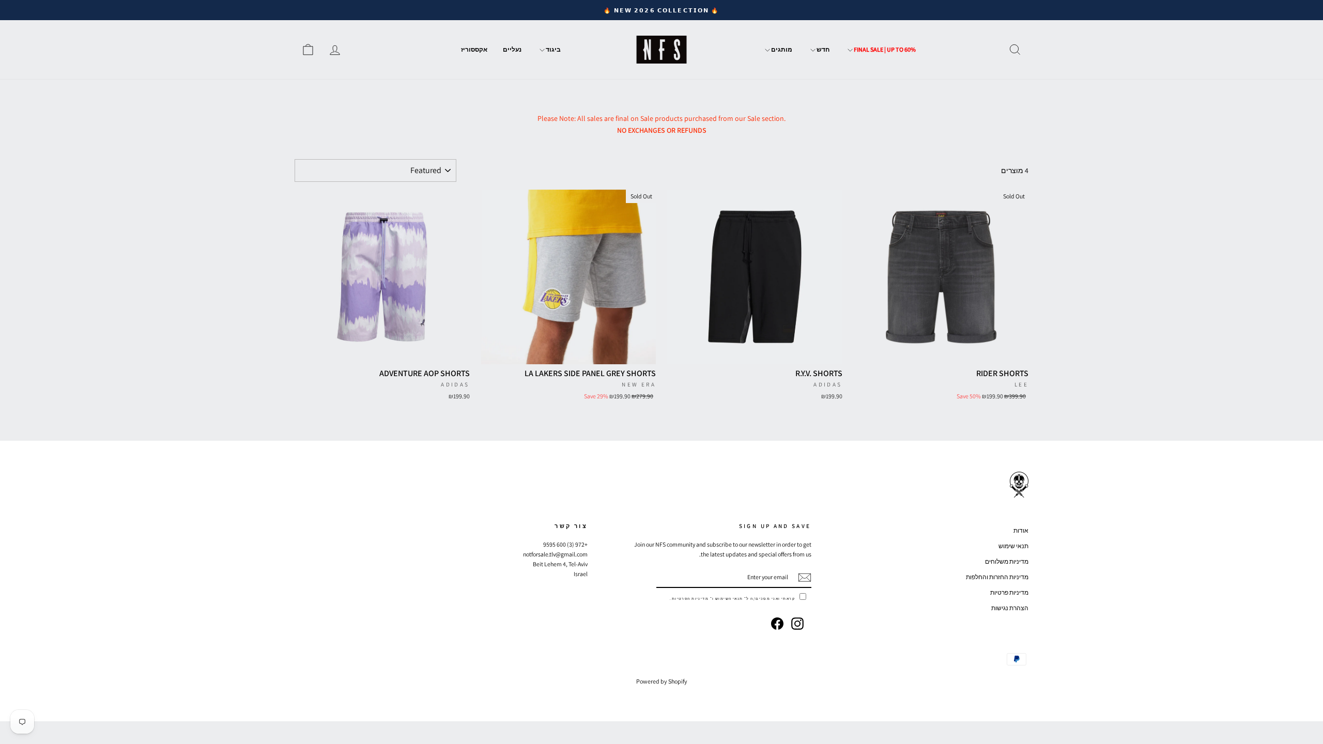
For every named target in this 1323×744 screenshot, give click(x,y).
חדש (822, 49)
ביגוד (553, 49)
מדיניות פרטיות (1009, 592)
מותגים (781, 49)
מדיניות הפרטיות (690, 598)
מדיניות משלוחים (1006, 561)
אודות (1020, 530)
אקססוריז (474, 49)
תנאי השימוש (729, 598)
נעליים (512, 49)
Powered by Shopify (661, 681)
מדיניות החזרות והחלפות (997, 577)
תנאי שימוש (1013, 546)
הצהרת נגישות (1009, 608)
